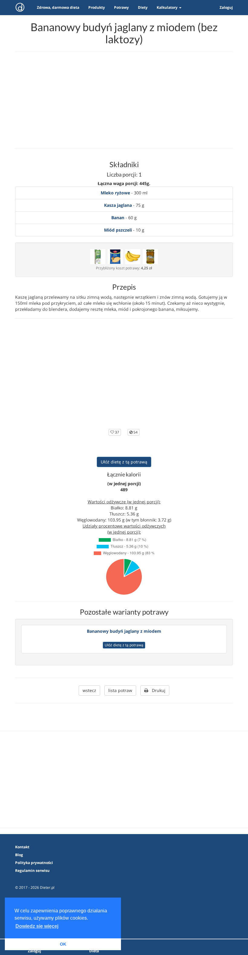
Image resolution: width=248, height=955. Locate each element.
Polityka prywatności (34, 862)
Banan (117, 217)
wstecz (89, 690)
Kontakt (22, 846)
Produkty (96, 7)
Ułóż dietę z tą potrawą (124, 462)
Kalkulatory (167, 7)
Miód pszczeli (118, 230)
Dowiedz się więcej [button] (36, 926)
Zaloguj (226, 7)
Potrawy (121, 7)
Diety (143, 7)
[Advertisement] (124, 99)
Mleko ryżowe (115, 193)
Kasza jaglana (118, 205)
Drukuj (156, 690)
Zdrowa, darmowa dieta (58, 7)
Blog (19, 854)
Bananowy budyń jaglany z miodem (124, 631)
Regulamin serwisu (32, 870)
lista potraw (120, 690)
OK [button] (63, 944)
